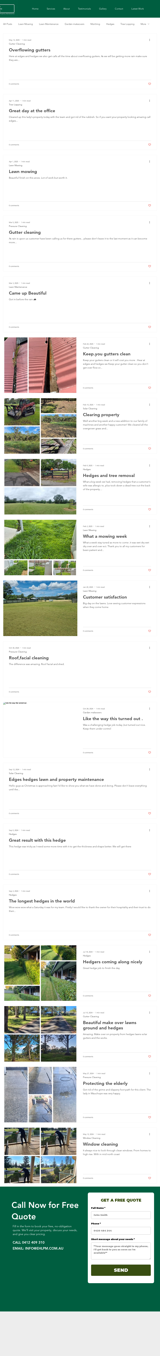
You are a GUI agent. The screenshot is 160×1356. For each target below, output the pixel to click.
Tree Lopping (127, 24)
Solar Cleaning (90, 408)
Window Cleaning (91, 1138)
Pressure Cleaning (18, 226)
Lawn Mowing (25, 24)
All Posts (7, 24)
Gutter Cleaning (17, 44)
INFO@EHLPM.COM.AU (44, 1248)
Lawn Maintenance (48, 24)
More (143, 24)
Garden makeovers (74, 24)
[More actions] (150, 40)
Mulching (95, 24)
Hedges (110, 24)
